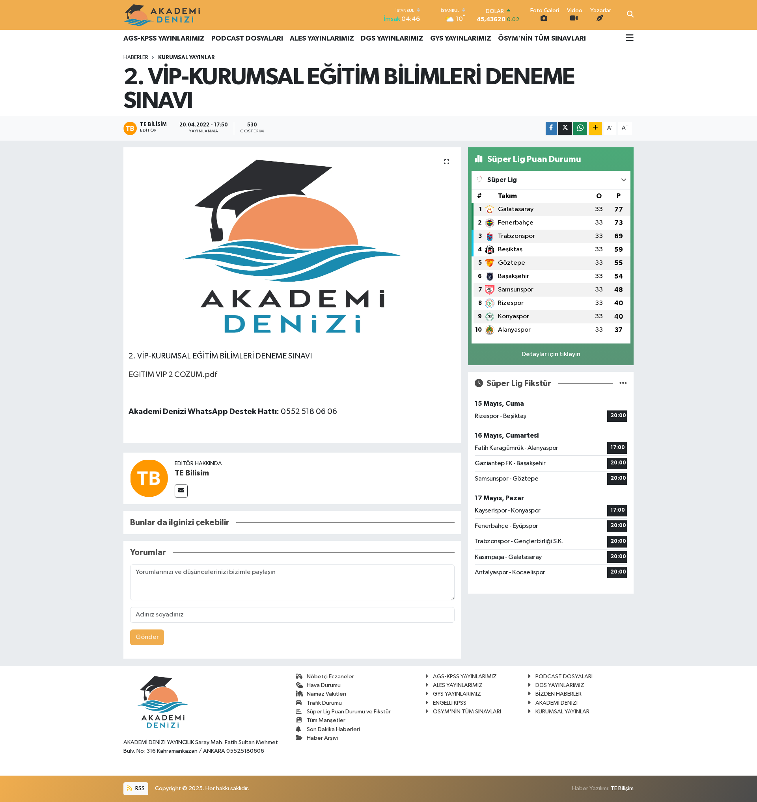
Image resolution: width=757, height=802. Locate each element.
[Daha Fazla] (595, 128)
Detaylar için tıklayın (551, 354)
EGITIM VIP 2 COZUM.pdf (173, 375)
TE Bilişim (622, 788)
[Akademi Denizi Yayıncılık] (162, 15)
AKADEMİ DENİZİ (556, 703)
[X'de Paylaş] (565, 128)
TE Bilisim (192, 473)
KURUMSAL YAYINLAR (186, 57)
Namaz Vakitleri (326, 694)
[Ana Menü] (630, 38)
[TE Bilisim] (149, 478)
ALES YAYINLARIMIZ (322, 38)
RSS (139, 788)
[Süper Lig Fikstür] (623, 383)
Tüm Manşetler (326, 720)
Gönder (147, 637)
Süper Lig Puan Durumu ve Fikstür (349, 712)
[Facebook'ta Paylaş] (551, 128)
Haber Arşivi (322, 738)
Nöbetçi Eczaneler (330, 676)
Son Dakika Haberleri (333, 729)
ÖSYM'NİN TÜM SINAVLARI (542, 38)
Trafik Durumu (324, 703)
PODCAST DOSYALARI (247, 38)
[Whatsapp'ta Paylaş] (580, 128)
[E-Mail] (181, 491)
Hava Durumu (324, 685)
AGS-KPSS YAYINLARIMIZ (164, 38)
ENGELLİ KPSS (449, 703)
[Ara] (630, 15)
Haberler (135, 57)
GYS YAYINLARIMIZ (460, 38)
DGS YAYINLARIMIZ (392, 38)
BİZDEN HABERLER (558, 694)
